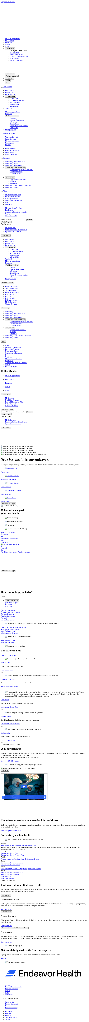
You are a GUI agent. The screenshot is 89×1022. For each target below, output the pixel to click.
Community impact (11, 163)
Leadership (9, 210)
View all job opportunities (10, 629)
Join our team (6, 895)
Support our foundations (18, 179)
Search (3, 220)
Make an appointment (12, 39)
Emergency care (10, 130)
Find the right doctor (8, 610)
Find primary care (7, 670)
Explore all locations (8, 532)
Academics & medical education (16, 212)
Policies (8, 145)
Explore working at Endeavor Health (13, 627)
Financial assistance (12, 141)
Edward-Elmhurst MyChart (19, 56)
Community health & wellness (15, 167)
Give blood (13, 183)
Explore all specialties (8, 655)
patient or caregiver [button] (12, 600)
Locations (8, 43)
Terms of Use (9, 1002)
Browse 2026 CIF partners (10, 761)
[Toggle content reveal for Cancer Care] (2, 709)
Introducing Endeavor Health (11, 830)
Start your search (6, 909)
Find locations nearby (8, 616)
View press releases (7, 878)
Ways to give (10, 177)
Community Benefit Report (14, 165)
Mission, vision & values (13, 208)
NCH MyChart (15, 58)
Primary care (9, 92)
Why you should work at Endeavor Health (15, 928)
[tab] (46, 603)
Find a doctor (9, 41)
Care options (10, 74)
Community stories (11, 187)
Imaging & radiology (17, 120)
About (8, 80)
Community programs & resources (21, 170)
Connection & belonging (13, 200)
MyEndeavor (14, 53)
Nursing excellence (11, 198)
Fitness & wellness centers (19, 126)
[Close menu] (2, 87)
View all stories (6, 876)
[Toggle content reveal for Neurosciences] (2, 726)
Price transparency (11, 1008)
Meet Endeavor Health (13, 195)
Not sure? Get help (16, 60)
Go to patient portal (7, 614)
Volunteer (13, 181)
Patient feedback (10, 148)
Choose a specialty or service (11, 612)
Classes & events (11, 154)
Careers (7, 44)
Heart (10, 874)
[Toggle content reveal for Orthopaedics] (2, 742)
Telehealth (8, 108)
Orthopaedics (14, 104)
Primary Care (5, 662)
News (7, 202)
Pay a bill (4, 618)
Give (7, 46)
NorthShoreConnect (16, 55)
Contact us (8, 204)
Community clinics (16, 172)
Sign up (3, 958)
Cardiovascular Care (17, 100)
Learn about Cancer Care (9, 707)
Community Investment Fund (15, 162)
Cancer (10, 865)
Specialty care (10, 96)
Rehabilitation (14, 124)
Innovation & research (12, 197)
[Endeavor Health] (44, 70)
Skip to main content (8, 2)
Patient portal (10, 48)
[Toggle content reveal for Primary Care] (2, 672)
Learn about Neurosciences (10, 724)
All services (14, 128)
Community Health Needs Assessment (18, 185)
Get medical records (8, 620)
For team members (11, 989)
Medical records (10, 152)
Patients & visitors (12, 76)
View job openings (7, 642)
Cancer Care (14, 98)
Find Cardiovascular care (9, 686)
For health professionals (13, 987)
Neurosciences (15, 102)
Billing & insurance (12, 150)
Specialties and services (13, 232)
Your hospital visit (11, 137)
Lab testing (13, 122)
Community (9, 78)
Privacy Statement (11, 1004)
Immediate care (10, 94)
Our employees (6, 911)
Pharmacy (13, 118)
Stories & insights (11, 216)
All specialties (14, 106)
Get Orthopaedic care (8, 740)
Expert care (12, 853)
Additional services (12, 116)
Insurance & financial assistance (16, 230)
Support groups (10, 139)
